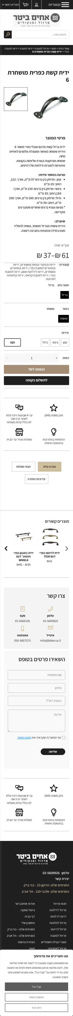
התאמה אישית (36, 997)
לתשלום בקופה (36, 380)
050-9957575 (22, 640)
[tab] (49, 467)
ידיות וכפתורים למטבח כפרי (34, 266)
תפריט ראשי (12, 5)
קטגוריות (54, 5)
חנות (53, 48)
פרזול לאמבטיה (57, 948)
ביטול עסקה (28, 910)
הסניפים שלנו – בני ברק (21, 929)
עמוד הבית (64, 48)
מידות (65, 332)
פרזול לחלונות (57, 923)
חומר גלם (63, 285)
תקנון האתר (24, 737)
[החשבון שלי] (36, 4)
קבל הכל (36, 986)
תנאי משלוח (23, 467)
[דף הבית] (36, 20)
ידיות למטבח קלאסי (36, 275)
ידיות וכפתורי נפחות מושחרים (38, 265)
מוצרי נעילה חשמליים (53, 942)
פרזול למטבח (42, 48)
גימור (65, 309)
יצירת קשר (62, 878)
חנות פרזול (59, 904)
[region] (36, 983)
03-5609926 (50, 621)
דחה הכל (36, 1007)
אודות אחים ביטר (25, 904)
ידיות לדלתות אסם (33, 272)
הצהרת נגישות (26, 942)
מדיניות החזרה (36, 479)
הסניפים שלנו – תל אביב (21, 936)
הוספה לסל (36, 369)
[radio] (64, 295)
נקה (12, 342)
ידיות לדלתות (58, 916)
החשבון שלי (28, 923)
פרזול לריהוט (58, 929)
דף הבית (30, 916)
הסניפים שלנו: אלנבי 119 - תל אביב (45, 891)
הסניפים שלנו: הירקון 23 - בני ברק (46, 885)
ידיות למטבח (26, 48)
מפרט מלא (49, 467)
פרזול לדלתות (57, 910)
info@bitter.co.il (50, 640)
